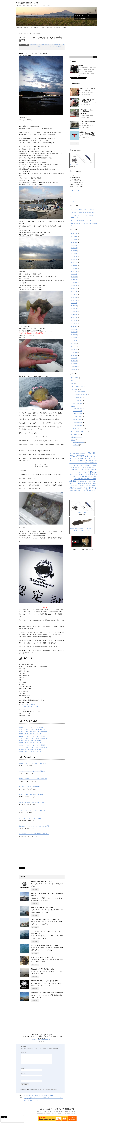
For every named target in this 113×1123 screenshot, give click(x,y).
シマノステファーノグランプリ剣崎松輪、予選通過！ (34, 834)
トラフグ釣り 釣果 (77, 414)
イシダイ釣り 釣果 (77, 408)
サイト (22, 1079)
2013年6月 (74, 306)
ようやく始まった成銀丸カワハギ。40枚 (81, 220)
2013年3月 (74, 314)
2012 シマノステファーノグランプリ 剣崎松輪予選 (33, 747)
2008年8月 (74, 361)
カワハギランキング (36, 27)
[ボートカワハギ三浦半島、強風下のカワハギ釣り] (24, 952)
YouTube (64, 27)
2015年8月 (74, 248)
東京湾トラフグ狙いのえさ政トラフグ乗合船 (82, 209)
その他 (73, 383)
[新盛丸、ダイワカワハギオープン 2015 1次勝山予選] (74, 139)
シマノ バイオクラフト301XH (87, 469)
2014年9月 (74, 265)
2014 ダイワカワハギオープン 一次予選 (30, 734)
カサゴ (79, 453)
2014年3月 (74, 282)
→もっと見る (74, 143)
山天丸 (90, 485)
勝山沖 (76, 485)
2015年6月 (74, 253)
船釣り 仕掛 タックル (78, 428)
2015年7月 (74, 250)
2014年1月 (74, 285)
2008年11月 (74, 358)
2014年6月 (74, 274)
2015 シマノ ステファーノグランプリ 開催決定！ (32, 810)
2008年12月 (74, 355)
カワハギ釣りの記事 (47, 27)
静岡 (79, 490)
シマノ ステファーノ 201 (34, 47)
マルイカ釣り (88, 483)
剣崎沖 (59, 47)
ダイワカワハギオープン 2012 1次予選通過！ (31, 802)
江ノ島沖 (77, 488)
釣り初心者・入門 (75, 434)
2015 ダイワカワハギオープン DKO (41, 881)
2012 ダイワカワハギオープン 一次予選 (30, 751)
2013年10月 (74, 294)
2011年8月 (74, 346)
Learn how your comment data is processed (47, 1089)
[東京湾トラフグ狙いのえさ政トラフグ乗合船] (74, 95)
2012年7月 (74, 337)
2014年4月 (74, 279)
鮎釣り (73, 440)
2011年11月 (74, 343)
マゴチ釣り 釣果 (77, 419)
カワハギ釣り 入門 (77, 397)
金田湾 (76, 490)
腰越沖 (72, 490)
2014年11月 (74, 259)
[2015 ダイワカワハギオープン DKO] (24, 889)
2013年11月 (74, 291)
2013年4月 (74, 311)
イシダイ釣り (75, 453)
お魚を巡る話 (74, 378)
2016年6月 (74, 236)
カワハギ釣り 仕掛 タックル (80, 394)
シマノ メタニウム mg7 (80, 472)
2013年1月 (74, 320)
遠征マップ (26, 27)
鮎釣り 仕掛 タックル (78, 442)
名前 (22, 1068)
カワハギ (49, 44)
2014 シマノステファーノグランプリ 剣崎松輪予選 (33, 731)
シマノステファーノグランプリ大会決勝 (30, 818)
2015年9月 (74, 245)
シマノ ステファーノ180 (28, 704)
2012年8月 (74, 334)
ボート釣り (77, 483)
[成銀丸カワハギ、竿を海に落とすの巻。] (24, 976)
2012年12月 (74, 323)
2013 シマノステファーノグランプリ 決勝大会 (32, 771)
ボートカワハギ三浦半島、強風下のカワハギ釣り (45, 945)
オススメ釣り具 (74, 164)
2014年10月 (74, 262)
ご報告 (73, 380)
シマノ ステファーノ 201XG (84, 460)
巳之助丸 (94, 485)
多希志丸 (86, 485)
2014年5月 (74, 277)
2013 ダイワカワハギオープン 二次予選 (30, 740)
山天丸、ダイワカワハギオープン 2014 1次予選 (45, 919)
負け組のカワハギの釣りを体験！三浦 (42, 957)
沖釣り (73, 406)
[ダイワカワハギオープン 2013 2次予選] (24, 915)
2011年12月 (74, 340)
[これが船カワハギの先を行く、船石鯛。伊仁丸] (74, 106)
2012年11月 (74, 326)
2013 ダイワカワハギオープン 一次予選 (30, 742)
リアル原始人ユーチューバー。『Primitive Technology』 (87, 111)
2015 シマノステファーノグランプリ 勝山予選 (32, 729)
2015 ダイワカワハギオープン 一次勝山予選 (31, 727)
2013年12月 (74, 288)
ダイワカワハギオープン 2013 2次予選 (29, 786)
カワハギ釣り (55, 44)
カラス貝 (83, 453)
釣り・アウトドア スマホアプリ (79, 431)
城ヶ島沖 (82, 485)
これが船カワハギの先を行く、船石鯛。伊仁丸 (83, 212)
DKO (70, 453)
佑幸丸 (56, 47)
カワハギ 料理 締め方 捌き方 (80, 391)
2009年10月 (74, 349)
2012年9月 (74, 332)
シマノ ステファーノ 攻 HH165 (79, 465)
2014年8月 (74, 268)
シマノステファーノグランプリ (47, 47)
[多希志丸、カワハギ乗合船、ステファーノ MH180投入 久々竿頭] (24, 900)
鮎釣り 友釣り (90, 490)
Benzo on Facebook (78, 190)
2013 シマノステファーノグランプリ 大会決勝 (32, 736)
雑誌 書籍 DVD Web (76, 437)
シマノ (59, 44)
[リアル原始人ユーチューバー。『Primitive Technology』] (74, 116)
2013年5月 (74, 308)
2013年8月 (74, 300)
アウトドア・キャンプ (77, 386)
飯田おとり (83, 490)
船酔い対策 (19, 27)
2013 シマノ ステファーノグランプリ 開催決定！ (32, 763)
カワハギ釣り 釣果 (43, 44)
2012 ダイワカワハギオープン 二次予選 (30, 749)
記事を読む (34, 889)
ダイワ (92, 474)
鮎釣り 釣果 (76, 445)
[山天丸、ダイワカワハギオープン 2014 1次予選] (24, 926)
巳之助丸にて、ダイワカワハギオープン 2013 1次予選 (34, 826)
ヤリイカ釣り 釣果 (77, 425)
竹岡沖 (92, 488)
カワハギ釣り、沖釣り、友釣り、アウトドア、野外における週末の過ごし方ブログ (56, 1111)
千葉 (78, 485)
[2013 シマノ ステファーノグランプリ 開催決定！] (24, 988)
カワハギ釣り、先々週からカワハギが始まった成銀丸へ (39, 1095)
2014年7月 (74, 271)
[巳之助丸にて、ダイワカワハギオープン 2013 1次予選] (24, 1000)
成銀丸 (71, 488)
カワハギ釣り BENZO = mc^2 (27, 3)
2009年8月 (74, 352)
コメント (23, 1052)
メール (23, 1073)
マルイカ (83, 483)
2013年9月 (74, 297)
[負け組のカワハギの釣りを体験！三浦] (24, 964)
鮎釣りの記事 (57, 27)
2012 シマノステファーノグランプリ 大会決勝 (32, 745)
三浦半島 (93, 483)
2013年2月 (74, 317)
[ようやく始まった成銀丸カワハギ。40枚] (74, 128)
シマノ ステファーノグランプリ (88, 463)
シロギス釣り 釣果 (77, 411)
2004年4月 (74, 369)
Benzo (81, 65)
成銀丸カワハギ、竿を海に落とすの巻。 (42, 969)
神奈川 (86, 488)
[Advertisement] (46, 29)
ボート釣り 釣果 (77, 416)
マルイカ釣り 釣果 (77, 422)
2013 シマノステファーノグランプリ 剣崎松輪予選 (33, 738)
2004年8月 (74, 366)
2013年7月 (74, 303)
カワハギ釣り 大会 (34, 44)
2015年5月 (74, 256)
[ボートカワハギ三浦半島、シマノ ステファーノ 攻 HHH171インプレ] (24, 938)
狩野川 (81, 488)
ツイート (71, 201)
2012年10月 (74, 329)
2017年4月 (74, 233)
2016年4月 (74, 239)
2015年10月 (74, 242)
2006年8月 (74, 363)
